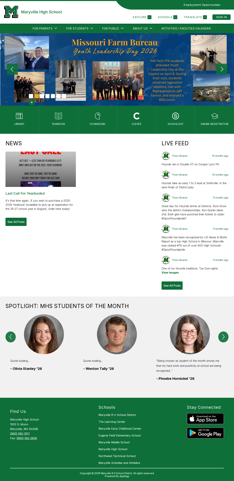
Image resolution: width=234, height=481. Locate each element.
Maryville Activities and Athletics (119, 463)
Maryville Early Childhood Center (119, 428)
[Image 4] (47, 96)
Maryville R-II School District (117, 415)
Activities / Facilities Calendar (186, 28)
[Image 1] (31, 96)
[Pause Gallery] (31, 102)
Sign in (221, 17)
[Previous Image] (12, 69)
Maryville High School (112, 449)
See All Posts (16, 222)
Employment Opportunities (202, 5)
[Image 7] (64, 96)
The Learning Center (111, 421)
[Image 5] (53, 96)
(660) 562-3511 (20, 433)
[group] (44, 352)
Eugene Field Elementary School (119, 435)
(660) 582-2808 (26, 438)
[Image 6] (58, 96)
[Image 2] (36, 96)
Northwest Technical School (117, 456)
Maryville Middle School (114, 442)
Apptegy (124, 476)
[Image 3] (42, 96)
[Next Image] (221, 69)
